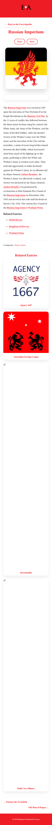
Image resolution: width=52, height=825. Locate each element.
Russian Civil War (36, 116)
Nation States (20, 245)
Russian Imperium (17, 107)
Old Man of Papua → (38, 807)
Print (19, 41)
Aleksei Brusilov (29, 174)
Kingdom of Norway (19, 226)
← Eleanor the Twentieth (15, 802)
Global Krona (15, 219)
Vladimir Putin (35, 207)
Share (32, 41)
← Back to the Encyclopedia (18, 24)
